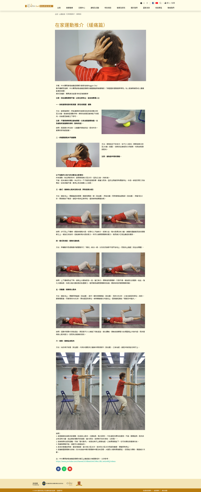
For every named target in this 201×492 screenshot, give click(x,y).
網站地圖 (164, 490)
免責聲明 (156, 490)
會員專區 (158, 8)
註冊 (173, 3)
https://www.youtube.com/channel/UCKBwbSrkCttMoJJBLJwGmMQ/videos (86, 461)
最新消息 (146, 8)
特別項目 (108, 8)
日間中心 (81, 8)
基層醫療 (69, 8)
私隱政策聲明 (147, 490)
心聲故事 (62, 14)
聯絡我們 (171, 8)
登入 (168, 3)
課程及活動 (95, 8)
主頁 (59, 8)
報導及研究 (121, 8)
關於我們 (134, 8)
